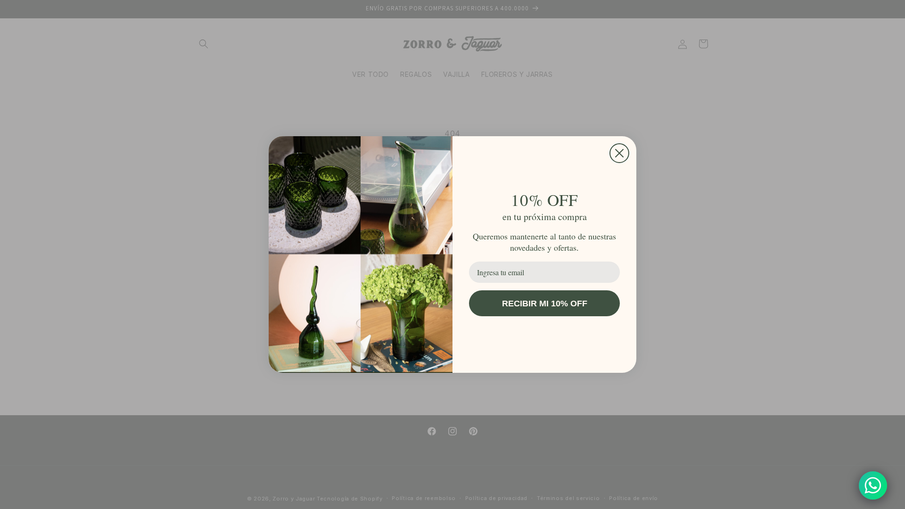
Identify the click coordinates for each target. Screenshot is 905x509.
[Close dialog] (619, 153)
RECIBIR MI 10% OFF (544, 303)
